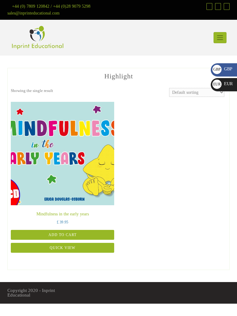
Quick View (62, 248)
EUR (223, 83)
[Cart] (217, 6)
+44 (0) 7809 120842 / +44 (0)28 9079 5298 (51, 6)
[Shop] (208, 6)
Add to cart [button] (62, 235)
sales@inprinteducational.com (33, 13)
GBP (222, 69)
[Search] (226, 6)
